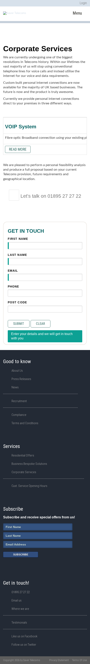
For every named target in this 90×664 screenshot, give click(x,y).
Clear (40, 324)
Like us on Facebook (24, 636)
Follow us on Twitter (24, 644)
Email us (17, 600)
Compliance (19, 415)
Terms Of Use (79, 660)
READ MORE (18, 149)
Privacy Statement (59, 660)
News (15, 387)
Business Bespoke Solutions (29, 464)
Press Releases (21, 379)
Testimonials (19, 622)
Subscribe (20, 554)
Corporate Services (24, 472)
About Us (17, 371)
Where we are (20, 609)
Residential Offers (23, 455)
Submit (18, 324)
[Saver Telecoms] (14, 13)
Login (83, 3)
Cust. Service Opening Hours (29, 486)
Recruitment (19, 401)
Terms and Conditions (25, 423)
